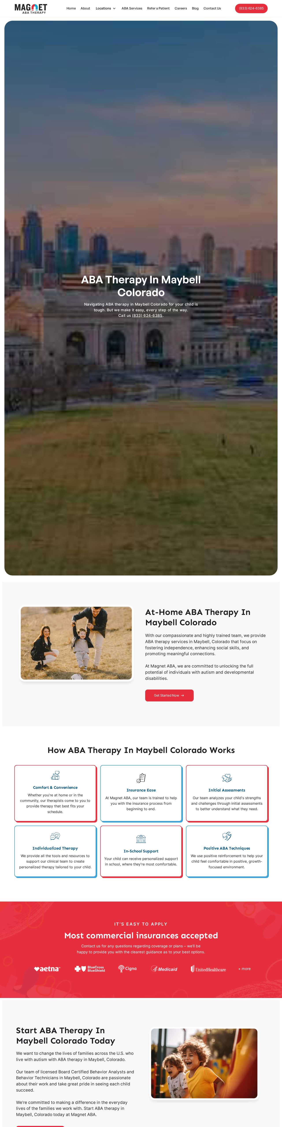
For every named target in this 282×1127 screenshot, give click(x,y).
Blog (195, 8)
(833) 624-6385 (251, 8)
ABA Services (132, 8)
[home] (30, 8)
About (85, 8)
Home (71, 8)
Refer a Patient (158, 8)
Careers (181, 8)
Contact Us (212, 8)
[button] (106, 9)
